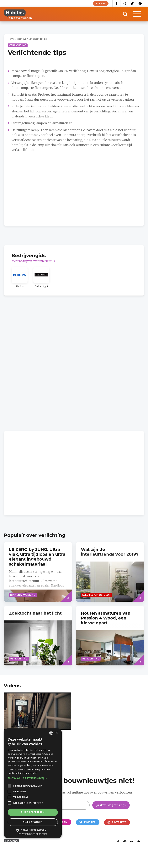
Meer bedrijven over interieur (32, 261)
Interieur (21, 38)
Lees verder (30, 773)
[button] (33, 778)
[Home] (18, 14)
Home (11, 38)
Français (100, 3)
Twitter (132, 3)
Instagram (124, 3)
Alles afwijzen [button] (33, 822)
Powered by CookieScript (32, 834)
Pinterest (140, 3)
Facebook (116, 3)
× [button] (56, 733)
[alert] (33, 783)
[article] (20, 277)
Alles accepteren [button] (33, 812)
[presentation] (110, 572)
